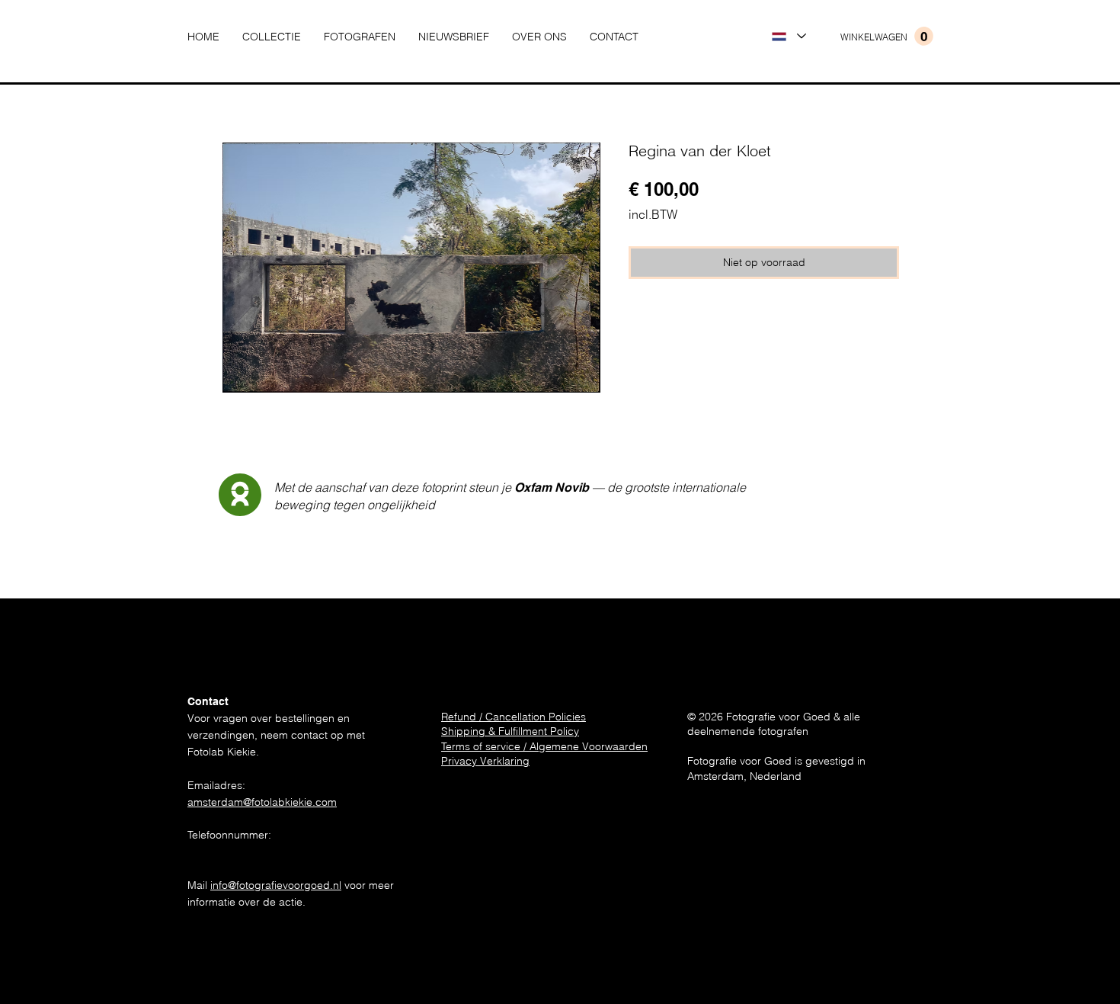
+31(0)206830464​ (231, 851)
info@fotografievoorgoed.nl (275, 885)
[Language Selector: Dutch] (788, 36)
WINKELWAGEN (873, 37)
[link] (923, 36)
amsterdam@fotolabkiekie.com (262, 802)
